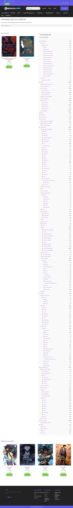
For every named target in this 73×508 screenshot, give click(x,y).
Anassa (46, 336)
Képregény (46, 104)
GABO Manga (46, 393)
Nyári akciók (44, 100)
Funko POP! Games (48, 63)
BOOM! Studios (46, 139)
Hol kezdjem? (44, 211)
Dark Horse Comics (47, 373)
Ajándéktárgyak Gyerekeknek (47, 121)
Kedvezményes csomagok (47, 96)
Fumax (46, 201)
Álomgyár (47, 334)
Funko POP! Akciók (45, 86)
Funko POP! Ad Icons (48, 51)
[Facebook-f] (6, 497)
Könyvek (58, 12)
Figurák (43, 43)
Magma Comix (46, 160)
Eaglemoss (47, 199)
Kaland (45, 410)
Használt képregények (46, 192)
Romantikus (46, 316)
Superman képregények (46, 256)
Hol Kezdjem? (44, 387)
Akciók (18, 12)
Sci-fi (44, 414)
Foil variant (47, 182)
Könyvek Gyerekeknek (46, 125)
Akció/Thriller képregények (49, 229)
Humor (45, 242)
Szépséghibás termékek (46, 422)
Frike (46, 268)
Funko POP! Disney (48, 61)
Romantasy (46, 313)
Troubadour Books (48, 287)
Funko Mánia (46, 102)
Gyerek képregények (47, 238)
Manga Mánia (46, 108)
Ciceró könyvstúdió (48, 266)
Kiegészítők (44, 223)
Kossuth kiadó (47, 350)
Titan (45, 172)
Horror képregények (47, 92)
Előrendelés (13, 12)
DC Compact (47, 145)
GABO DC (48, 274)
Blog (2, 15)
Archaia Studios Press (47, 137)
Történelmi (46, 324)
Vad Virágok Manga (47, 396)
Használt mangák (45, 385)
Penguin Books (46, 168)
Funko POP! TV (47, 76)
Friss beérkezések (5, 12)
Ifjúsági (45, 309)
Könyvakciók (46, 106)
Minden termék (43, 420)
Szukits (46, 205)
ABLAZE (45, 131)
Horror (45, 404)
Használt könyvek (45, 295)
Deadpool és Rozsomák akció (47, 84)
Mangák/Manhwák (49, 12)
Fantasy (45, 307)
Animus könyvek (48, 338)
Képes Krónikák (48, 277)
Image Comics (44, 221)
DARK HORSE (46, 141)
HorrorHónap (44, 88)
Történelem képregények (48, 250)
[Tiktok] (11, 497)
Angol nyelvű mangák (46, 369)
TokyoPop (45, 174)
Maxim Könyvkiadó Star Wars (51, 283)
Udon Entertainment (47, 379)
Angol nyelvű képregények (29, 12)
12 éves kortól (46, 213)
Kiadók (45, 194)
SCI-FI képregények (47, 246)
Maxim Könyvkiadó (48, 281)
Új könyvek (44, 326)
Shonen (45, 416)
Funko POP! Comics (48, 57)
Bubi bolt (46, 197)
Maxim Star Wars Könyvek (51, 359)
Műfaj (43, 227)
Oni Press (45, 166)
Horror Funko (46, 90)
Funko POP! (65, 12)
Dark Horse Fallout (47, 80)
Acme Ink (45, 133)
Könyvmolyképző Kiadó (49, 348)
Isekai (45, 408)
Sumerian (45, 170)
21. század (47, 330)
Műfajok (43, 305)
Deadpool (44, 426)
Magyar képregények (47, 244)
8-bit (46, 47)
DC (44, 143)
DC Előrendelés (45, 190)
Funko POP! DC (47, 59)
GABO (46, 272)
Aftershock (46, 135)
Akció (45, 400)
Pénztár (54, 8)
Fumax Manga (46, 391)
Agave (46, 299)
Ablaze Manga (46, 371)
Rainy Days (47, 361)
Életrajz (45, 231)
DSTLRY (45, 147)
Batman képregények (46, 186)
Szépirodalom (46, 320)
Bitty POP (47, 49)
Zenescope (46, 184)
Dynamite (45, 149)
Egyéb (42, 112)
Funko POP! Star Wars (49, 73)
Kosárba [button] (9, 66)
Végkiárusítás (44, 110)
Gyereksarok (7, 15)
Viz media (45, 381)
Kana (44, 375)
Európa (46, 342)
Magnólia (46, 352)
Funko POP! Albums (48, 53)
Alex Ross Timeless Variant (50, 180)
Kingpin (46, 203)
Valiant (43, 291)
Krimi (45, 311)
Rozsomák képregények (46, 254)
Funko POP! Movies (48, 69)
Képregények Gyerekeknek (47, 123)
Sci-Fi (45, 318)
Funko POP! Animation (49, 55)
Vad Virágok (47, 207)
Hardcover (45, 153)
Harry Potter (44, 428)
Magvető (46, 355)
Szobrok (43, 78)
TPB (44, 176)
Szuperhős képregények (48, 248)
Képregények (39, 12)
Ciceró (46, 340)
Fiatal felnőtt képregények (48, 236)
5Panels (46, 262)
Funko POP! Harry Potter (49, 65)
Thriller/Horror (46, 322)
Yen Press (45, 383)
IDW (44, 156)
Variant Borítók (46, 178)
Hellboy (43, 209)
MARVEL (45, 162)
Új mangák (44, 418)
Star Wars (44, 432)
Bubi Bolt (46, 264)
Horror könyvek (46, 94)
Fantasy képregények (47, 233)
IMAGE (45, 158)
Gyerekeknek (46, 217)
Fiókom (49, 8)
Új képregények (45, 258)
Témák (42, 424)
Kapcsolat (44, 8)
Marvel (43, 225)
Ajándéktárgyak (44, 41)
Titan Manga (46, 377)
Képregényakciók (45, 98)
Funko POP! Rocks (48, 71)
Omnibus (45, 164)
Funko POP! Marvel (48, 67)
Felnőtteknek (46, 215)
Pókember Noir (45, 252)
